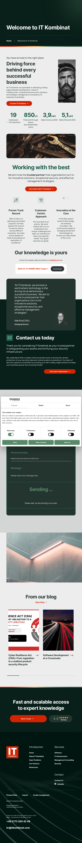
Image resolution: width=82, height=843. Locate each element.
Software (58, 753)
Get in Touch (26, 719)
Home (9, 41)
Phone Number (19, 452)
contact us (54, 260)
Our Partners (34, 764)
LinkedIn (60, 784)
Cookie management (41, 795)
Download (57, 269)
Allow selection (41, 442)
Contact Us (58, 780)
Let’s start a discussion (59, 371)
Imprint (25, 795)
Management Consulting (64, 760)
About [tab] (68, 405)
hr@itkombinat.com (18, 827)
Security (57, 764)
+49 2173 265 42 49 (18, 821)
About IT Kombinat (36, 756)
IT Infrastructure (60, 756)
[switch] (31, 434)
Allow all (67, 442)
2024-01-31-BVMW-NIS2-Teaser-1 (33, 269)
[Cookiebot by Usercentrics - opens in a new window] (11, 399)
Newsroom (33, 767)
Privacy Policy (11, 795)
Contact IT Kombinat (18, 103)
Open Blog (39, 602)
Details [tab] (41, 405)
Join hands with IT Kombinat (40, 189)
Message (16, 468)
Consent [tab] (14, 405)
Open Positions (35, 760)
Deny (15, 442)
